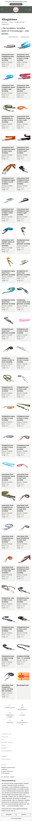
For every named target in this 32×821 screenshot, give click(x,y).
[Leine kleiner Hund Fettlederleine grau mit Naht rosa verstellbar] (8, 527)
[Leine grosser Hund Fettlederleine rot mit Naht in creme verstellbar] (23, 76)
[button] (16, 4)
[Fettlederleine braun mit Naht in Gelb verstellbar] (8, 618)
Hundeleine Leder (20, 22)
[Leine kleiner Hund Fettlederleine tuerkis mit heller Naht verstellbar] (8, 465)
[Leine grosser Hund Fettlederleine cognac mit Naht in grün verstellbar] (8, 138)
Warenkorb (10, 722)
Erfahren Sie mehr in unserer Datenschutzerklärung (14, 808)
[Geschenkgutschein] (23, 676)
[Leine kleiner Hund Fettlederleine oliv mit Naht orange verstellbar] (8, 496)
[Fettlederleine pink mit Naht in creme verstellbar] (23, 320)
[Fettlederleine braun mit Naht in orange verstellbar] (8, 647)
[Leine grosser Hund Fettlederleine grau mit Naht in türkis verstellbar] (8, 200)
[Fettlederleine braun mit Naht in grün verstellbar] (23, 589)
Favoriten (22, 715)
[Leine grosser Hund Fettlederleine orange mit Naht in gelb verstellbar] (23, 107)
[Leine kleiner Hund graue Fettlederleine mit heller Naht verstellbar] (23, 527)
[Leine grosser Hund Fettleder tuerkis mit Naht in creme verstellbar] (8, 231)
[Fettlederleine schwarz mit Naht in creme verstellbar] (8, 349)
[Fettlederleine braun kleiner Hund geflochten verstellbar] (23, 231)
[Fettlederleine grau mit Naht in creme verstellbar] (8, 436)
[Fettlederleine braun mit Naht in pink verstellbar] (23, 618)
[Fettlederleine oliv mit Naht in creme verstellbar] (8, 378)
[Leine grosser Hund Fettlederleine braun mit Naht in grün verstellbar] (23, 138)
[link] (16, 817)
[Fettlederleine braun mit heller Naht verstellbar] (23, 436)
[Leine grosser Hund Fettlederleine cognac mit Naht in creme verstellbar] (8, 169)
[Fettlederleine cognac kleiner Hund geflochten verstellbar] (8, 262)
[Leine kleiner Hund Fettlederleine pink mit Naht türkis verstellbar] (23, 465)
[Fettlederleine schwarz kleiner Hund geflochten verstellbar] (23, 291)
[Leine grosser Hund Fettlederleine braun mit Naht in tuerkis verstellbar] (23, 169)
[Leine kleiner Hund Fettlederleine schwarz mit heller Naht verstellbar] (8, 676)
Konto (2, 739)
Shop (10, 22)
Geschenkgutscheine (22, 723)
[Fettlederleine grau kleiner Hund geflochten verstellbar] (8, 320)
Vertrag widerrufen (6, 759)
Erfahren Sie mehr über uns (8, 810)
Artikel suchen (4, 736)
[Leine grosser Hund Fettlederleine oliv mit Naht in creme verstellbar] (8, 107)
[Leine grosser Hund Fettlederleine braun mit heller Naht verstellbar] (23, 558)
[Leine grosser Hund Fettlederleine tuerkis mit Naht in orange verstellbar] (23, 45)
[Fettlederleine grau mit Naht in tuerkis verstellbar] (23, 349)
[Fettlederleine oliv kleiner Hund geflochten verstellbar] (23, 262)
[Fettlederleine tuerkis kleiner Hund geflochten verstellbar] (8, 291)
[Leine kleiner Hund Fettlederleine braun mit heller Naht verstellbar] (23, 496)
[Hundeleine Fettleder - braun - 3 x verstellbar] (23, 647)
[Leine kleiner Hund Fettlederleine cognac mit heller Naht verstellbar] (8, 558)
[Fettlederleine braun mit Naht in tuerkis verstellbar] (23, 407)
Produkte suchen (10, 707)
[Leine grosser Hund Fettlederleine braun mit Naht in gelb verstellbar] (23, 200)
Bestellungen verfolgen (10, 716)
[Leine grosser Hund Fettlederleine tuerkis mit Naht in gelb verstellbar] (8, 76)
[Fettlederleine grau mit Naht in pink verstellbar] (23, 378)
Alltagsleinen (5, 24)
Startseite (4, 22)
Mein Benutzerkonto (22, 708)
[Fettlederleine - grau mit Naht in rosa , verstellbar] (8, 589)
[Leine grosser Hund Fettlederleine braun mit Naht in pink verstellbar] (8, 45)
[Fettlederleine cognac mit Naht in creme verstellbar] (8, 407)
